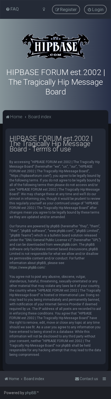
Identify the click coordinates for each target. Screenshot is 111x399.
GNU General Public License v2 (48, 240)
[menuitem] (12, 9)
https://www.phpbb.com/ (27, 267)
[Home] (55, 45)
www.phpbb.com (65, 244)
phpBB (30, 393)
